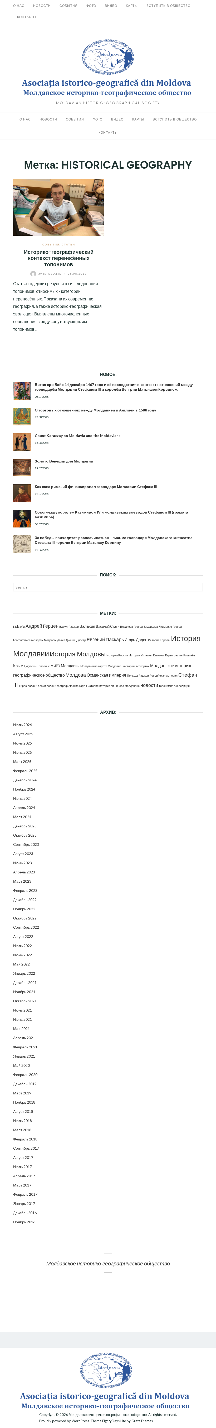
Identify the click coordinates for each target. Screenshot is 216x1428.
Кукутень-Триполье (37, 666)
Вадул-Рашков (69, 626)
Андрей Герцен (42, 626)
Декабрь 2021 (25, 982)
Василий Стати (107, 626)
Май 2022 (21, 964)
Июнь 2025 (22, 752)
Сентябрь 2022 (26, 927)
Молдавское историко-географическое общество (108, 1263)
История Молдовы (78, 654)
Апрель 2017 (24, 1176)
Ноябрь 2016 (24, 1222)
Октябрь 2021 (25, 1001)
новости (149, 685)
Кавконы (158, 655)
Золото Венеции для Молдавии (64, 461)
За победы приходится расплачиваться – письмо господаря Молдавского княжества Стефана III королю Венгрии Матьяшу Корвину (114, 540)
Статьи (68, 244)
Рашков (144, 675)
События (69, 5)
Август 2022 (23, 936)
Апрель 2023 (24, 872)
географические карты (72, 685)
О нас (18, 5)
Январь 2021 (24, 1056)
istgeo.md (50, 273)
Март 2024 (22, 816)
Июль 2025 (22, 743)
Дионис (71, 640)
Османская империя (106, 674)
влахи (42, 685)
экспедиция (182, 685)
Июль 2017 (22, 1166)
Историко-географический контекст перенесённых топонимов (59, 258)
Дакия (61, 640)
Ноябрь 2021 (24, 991)
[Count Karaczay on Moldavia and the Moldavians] (22, 442)
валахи (32, 685)
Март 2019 (22, 1093)
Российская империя (164, 675)
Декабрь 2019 (25, 1084)
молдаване (132, 685)
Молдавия (70, 665)
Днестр (81, 640)
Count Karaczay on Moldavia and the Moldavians (77, 435)
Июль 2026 (22, 724)
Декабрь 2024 (25, 780)
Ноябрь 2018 (24, 1102)
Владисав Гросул (131, 626)
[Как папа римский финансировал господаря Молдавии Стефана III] (22, 493)
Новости (42, 5)
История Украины (140, 655)
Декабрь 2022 (25, 899)
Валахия (87, 626)
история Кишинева (111, 685)
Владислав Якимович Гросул (163, 626)
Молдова (76, 675)
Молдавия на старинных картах (128, 666)
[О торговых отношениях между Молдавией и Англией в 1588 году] (22, 416)
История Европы (159, 640)
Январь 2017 (24, 1203)
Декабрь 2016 (25, 1212)
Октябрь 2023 (25, 835)
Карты (132, 5)
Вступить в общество (168, 5)
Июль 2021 (22, 1010)
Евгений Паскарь (105, 639)
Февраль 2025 (25, 770)
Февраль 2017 (25, 1194)
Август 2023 (23, 853)
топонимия (166, 685)
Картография (174, 655)
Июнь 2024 (22, 798)
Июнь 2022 (22, 955)
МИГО (55, 666)
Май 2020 (21, 1065)
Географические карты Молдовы (34, 640)
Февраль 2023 (25, 890)
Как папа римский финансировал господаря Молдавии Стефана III (96, 486)
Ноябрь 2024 (24, 789)
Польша (132, 675)
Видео (111, 5)
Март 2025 (22, 761)
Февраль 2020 (25, 1074)
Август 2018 (23, 1111)
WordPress (80, 1421)
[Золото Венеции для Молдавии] (22, 467)
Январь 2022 (24, 973)
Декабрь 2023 (25, 826)
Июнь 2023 (22, 863)
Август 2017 (23, 1157)
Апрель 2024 (24, 807)
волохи (51, 685)
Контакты (26, 17)
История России (117, 655)
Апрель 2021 (24, 1037)
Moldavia (19, 626)
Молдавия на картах (93, 666)
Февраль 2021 (25, 1047)
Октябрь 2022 (25, 918)
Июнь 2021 (22, 1019)
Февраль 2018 (25, 1139)
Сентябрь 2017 (26, 1148)
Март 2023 (22, 881)
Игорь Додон (136, 639)
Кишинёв (189, 655)
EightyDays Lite (114, 1421)
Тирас (23, 685)
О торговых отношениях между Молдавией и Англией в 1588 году (95, 410)
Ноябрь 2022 (24, 909)
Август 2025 (23, 734)
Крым (18, 665)
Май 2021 (21, 1028)
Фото (91, 5)
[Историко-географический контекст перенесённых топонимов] (58, 206)
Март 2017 (22, 1185)
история (93, 685)
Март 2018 (22, 1130)
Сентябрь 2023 (26, 844)
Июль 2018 (22, 1120)
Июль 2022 (22, 945)
